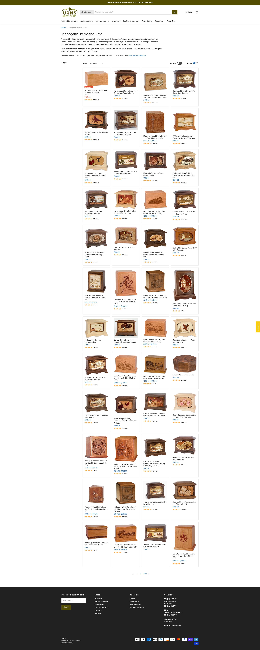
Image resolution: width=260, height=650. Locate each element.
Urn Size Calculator (101, 602)
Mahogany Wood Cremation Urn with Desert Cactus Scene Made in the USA (125, 466)
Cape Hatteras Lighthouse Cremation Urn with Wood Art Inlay (94, 297)
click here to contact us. (137, 56)
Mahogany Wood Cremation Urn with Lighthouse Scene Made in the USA (125, 509)
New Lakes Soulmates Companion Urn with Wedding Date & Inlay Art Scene (154, 464)
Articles (132, 599)
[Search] (174, 12)
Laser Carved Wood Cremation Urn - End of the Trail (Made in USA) (125, 301)
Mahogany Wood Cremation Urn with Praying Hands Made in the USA (95, 509)
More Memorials (102, 21)
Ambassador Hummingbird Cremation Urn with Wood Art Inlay (94, 175)
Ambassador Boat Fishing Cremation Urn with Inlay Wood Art (184, 175)
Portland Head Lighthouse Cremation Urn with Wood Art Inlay (153, 255)
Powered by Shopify (67, 642)
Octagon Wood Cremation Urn (183, 375)
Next (145, 574)
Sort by (85, 63)
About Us (170, 21)
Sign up (66, 607)
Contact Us (159, 21)
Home (63, 28)
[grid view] (194, 63)
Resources (115, 21)
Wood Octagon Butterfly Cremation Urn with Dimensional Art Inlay (125, 421)
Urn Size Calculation (130, 21)
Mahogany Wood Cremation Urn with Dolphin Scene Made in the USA (95, 463)
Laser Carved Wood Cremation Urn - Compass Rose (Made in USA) (184, 556)
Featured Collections (68, 21)
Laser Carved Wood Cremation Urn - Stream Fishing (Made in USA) (125, 378)
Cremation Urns (86, 21)
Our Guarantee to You (102, 607)
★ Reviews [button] (258, 327)
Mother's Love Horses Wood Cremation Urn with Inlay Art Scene (94, 255)
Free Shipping (147, 21)
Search (63, 638)
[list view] (197, 63)
